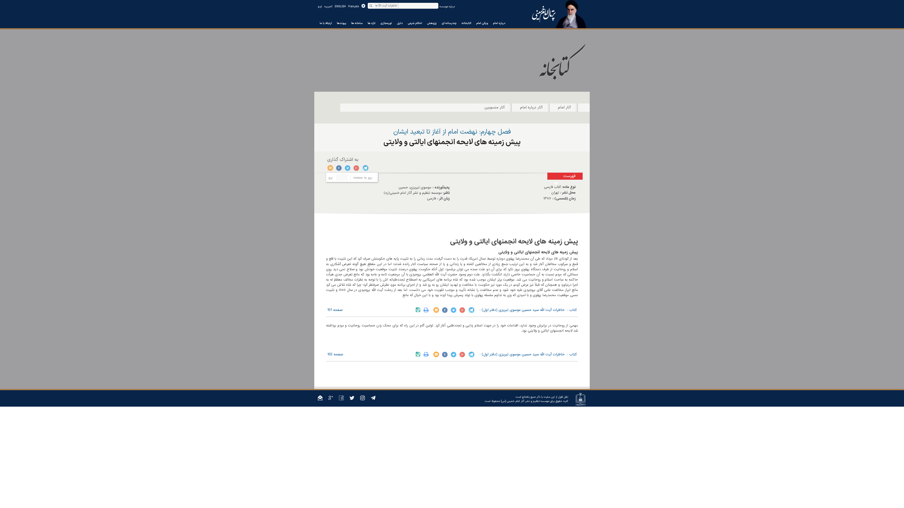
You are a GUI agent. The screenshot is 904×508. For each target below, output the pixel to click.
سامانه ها (357, 23)
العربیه (328, 6)
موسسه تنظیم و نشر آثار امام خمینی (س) (525, 401)
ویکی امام (482, 23)
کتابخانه (466, 23)
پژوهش (432, 23)
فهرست (569, 176)
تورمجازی (386, 23)
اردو (320, 6)
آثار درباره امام (531, 107)
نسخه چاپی (427, 310)
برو (330, 177)
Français (353, 6)
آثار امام (564, 107)
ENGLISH (340, 6)
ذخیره (419, 310)
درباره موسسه (447, 6)
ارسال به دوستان (330, 167)
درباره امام (499, 23)
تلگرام (365, 167)
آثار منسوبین (494, 107)
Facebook (339, 167)
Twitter (348, 167)
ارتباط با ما (326, 23)
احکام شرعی (415, 23)
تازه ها (371, 23)
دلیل (400, 23)
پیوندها (341, 23)
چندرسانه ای (449, 23)
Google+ (356, 167)
